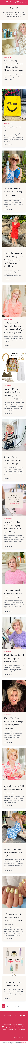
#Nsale (5, 123)
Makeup (10, 123)
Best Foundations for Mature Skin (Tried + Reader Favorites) (13, 593)
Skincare (10, 185)
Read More (8, 83)
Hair (9, 57)
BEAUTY (6, 57)
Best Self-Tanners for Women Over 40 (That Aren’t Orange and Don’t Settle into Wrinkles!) (13, 260)
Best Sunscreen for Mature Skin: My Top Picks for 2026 (13, 191)
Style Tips (9, 385)
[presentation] (14, 39)
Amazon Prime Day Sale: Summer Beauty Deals (13, 852)
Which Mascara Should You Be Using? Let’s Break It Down (14, 658)
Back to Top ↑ (19, 1038)
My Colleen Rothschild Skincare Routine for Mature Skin (14, 789)
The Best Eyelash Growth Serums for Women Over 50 (12, 460)
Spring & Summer (12, 846)
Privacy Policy (23, 1042)
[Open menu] (3, 2)
